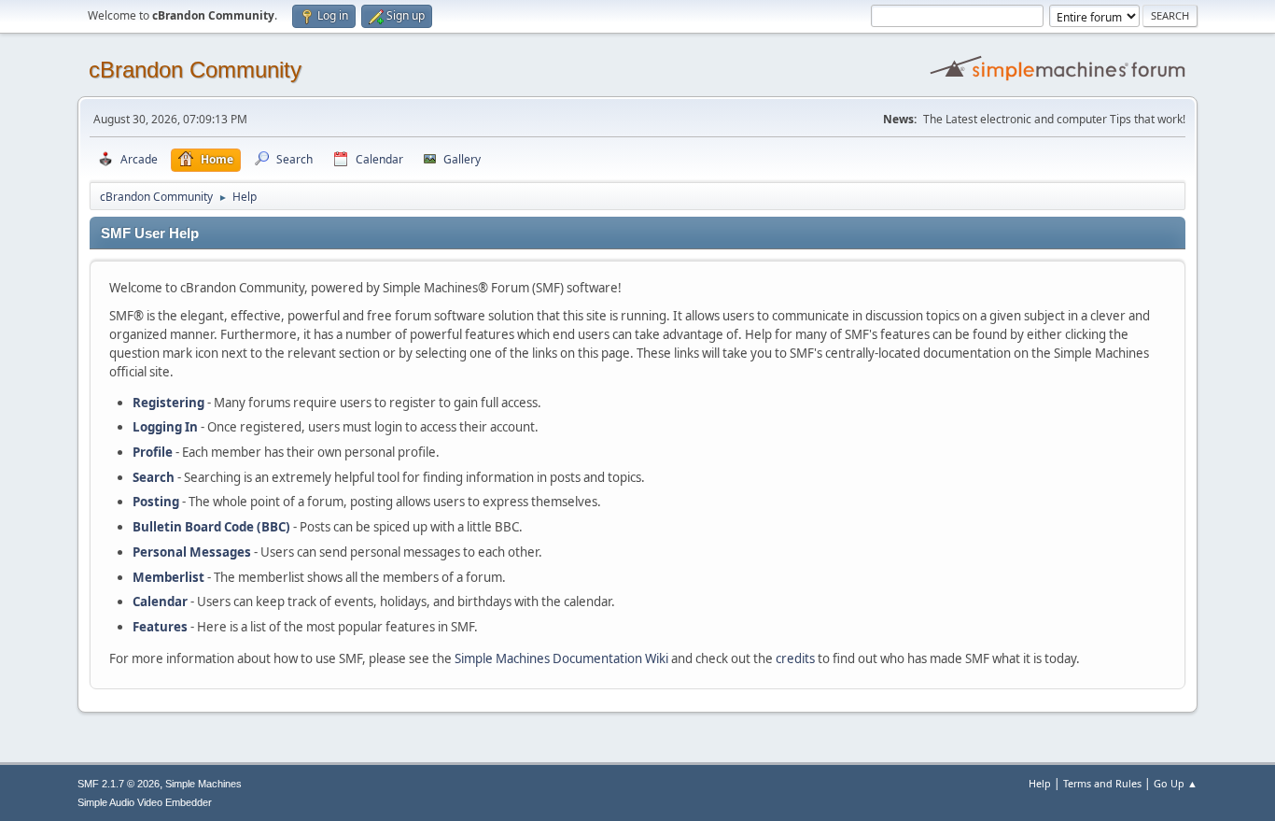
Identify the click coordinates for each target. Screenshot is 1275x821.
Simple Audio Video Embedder (144, 802)
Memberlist (168, 577)
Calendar (160, 601)
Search (154, 477)
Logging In (165, 426)
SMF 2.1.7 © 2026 (118, 783)
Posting (156, 501)
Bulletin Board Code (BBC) (211, 526)
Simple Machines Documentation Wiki (561, 658)
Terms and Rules (1102, 783)
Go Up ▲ (1176, 783)
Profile (153, 452)
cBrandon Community (195, 69)
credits (795, 658)
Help (1040, 783)
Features (160, 626)
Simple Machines (203, 783)
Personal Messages (192, 552)
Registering (168, 402)
